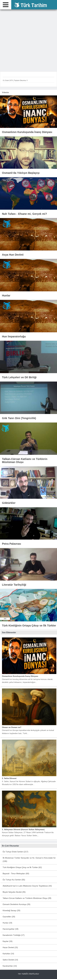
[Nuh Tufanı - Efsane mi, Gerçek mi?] (28, 193)
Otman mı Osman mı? (11, 727)
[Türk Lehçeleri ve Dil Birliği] (28, 357)
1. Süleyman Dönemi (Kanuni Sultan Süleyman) (23, 829)
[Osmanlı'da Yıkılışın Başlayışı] (28, 152)
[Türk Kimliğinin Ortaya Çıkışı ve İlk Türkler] (28, 605)
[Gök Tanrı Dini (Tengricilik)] (28, 398)
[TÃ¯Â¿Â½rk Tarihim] (31, 4)
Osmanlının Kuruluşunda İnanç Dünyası (20, 676)
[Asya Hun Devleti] (28, 234)
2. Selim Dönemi (9, 778)
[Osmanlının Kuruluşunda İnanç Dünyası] (28, 111)
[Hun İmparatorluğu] (28, 316)
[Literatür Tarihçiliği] (28, 564)
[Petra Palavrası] (28, 523)
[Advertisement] (28, 40)
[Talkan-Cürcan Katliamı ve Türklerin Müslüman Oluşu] (28, 438)
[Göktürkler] (28, 482)
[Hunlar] (28, 275)
